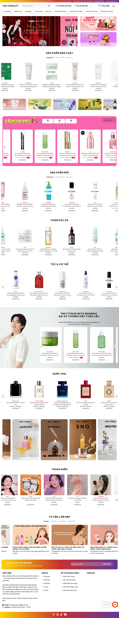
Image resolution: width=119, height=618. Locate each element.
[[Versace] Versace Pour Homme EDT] (105, 389)
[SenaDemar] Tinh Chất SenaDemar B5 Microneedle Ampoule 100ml (37, 250)
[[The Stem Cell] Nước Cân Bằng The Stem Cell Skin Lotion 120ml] (106, 191)
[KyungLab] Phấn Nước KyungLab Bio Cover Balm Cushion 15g (74, 499)
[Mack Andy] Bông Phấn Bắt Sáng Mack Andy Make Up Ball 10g (97, 499)
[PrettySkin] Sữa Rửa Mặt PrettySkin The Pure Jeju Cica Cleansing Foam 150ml (78, 354)
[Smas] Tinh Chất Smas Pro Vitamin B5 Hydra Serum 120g (106, 250)
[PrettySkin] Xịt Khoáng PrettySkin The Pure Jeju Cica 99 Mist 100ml (65, 154)
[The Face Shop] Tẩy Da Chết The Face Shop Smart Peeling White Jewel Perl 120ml (87, 154)
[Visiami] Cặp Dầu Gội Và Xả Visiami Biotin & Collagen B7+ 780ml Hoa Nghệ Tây (82, 294)
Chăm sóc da (18, 11)
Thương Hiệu (7, 11)
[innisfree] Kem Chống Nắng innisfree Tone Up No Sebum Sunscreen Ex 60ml (37, 86)
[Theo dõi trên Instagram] (57, 614)
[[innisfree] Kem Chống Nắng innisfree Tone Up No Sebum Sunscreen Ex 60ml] (37, 71)
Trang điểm (28, 11)
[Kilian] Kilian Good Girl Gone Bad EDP (58, 403)
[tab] (50, 58)
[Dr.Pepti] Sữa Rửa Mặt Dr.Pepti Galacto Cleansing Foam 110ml (14, 85)
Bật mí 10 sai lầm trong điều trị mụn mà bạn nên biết (81, 548)
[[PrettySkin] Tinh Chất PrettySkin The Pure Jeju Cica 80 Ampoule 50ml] (60, 71)
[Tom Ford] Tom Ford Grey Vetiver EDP (81, 403)
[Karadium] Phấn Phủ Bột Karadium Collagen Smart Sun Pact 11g (27, 499)
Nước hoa (48, 11)
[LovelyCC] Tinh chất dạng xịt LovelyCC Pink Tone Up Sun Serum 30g (42, 154)
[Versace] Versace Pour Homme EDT (105, 403)
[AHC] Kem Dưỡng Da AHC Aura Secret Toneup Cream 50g (20, 154)
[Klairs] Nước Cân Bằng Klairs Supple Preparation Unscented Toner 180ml (84, 86)
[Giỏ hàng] (113, 6)
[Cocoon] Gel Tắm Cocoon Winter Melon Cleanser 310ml (60, 205)
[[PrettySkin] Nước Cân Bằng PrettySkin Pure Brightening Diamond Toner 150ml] (60, 235)
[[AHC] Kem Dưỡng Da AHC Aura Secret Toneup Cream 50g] (19, 140)
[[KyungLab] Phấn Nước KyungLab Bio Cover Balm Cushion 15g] (74, 484)
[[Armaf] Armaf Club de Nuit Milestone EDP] (35, 389)
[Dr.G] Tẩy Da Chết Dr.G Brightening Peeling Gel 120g (13, 250)
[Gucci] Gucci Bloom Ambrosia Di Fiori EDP (12, 403)
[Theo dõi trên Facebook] (54, 614)
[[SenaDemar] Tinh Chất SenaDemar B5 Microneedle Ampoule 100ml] (36, 235)
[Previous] (4, 31)
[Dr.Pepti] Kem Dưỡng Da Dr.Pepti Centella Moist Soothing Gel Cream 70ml (83, 250)
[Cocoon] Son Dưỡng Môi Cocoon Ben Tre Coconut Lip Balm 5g (35, 294)
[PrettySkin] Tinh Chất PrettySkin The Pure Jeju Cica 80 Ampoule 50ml (60, 86)
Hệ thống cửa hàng (64, 6)
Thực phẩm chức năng (76, 11)
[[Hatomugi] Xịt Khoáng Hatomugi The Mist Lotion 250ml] (11, 279)
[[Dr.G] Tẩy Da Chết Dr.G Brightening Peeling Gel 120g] (13, 235)
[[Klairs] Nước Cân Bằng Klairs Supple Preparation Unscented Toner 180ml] (84, 71)
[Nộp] (49, 5)
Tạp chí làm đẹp (82, 6)
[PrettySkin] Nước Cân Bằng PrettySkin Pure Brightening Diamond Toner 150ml (60, 250)
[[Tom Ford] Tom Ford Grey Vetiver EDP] (82, 389)
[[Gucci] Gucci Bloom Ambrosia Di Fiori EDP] (11, 389)
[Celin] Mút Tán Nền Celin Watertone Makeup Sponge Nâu (51, 499)
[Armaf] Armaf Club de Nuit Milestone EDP (35, 403)
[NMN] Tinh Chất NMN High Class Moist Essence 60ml (83, 205)
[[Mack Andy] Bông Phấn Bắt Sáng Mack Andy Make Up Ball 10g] (97, 484)
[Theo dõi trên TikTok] (61, 614)
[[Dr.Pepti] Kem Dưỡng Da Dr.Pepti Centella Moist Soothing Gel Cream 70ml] (83, 235)
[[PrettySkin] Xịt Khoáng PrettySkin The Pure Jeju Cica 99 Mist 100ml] (65, 140)
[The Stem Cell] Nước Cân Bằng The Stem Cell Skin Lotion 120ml (107, 205)
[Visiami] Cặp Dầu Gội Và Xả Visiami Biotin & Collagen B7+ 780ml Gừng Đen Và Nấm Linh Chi (105, 294)
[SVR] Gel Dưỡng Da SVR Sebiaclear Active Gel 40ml (13, 205)
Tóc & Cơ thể (39, 11)
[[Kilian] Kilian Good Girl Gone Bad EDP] (58, 389)
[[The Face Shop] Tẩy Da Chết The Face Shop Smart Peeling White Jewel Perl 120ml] (87, 140)
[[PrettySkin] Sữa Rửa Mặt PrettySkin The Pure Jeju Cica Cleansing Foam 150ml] (78, 338)
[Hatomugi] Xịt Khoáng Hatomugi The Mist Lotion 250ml (12, 294)
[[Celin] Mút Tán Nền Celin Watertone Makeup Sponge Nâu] (51, 484)
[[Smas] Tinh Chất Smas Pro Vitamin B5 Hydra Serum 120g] (106, 235)
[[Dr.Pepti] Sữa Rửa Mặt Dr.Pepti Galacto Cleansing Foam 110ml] (14, 71)
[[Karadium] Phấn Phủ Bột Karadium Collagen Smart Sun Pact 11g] (27, 484)
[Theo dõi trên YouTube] (65, 614)
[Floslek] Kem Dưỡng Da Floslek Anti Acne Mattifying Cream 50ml (107, 85)
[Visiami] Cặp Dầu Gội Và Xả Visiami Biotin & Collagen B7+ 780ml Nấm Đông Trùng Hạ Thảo (58, 294)
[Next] (75, 31)
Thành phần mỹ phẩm (106, 11)
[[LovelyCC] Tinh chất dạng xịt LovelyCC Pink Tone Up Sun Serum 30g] (42, 140)
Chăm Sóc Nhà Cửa (60, 11)
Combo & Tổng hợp (91, 11)
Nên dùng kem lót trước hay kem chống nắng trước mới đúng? (42, 548)
